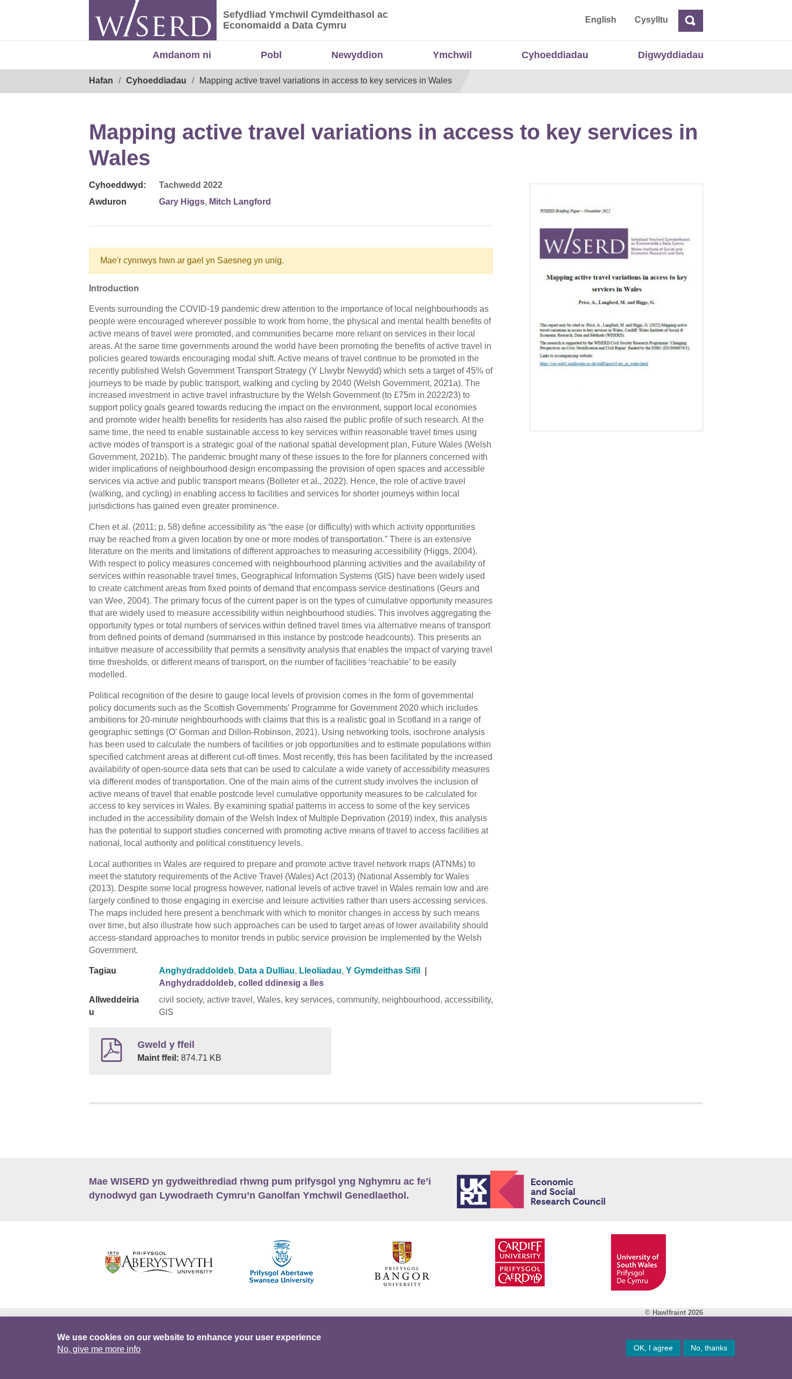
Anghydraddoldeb (196, 970)
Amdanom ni (181, 55)
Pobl (271, 55)
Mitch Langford (240, 201)
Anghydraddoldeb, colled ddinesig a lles (241, 983)
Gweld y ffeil (165, 1044)
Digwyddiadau (671, 55)
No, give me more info (99, 1349)
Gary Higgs (182, 201)
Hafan (101, 80)
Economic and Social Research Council (580, 1189)
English (600, 19)
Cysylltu (651, 19)
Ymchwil (452, 55)
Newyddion (357, 55)
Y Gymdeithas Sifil (383, 970)
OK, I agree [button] (653, 1347)
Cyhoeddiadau (555, 55)
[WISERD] (153, 20)
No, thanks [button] (709, 1347)
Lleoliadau (320, 970)
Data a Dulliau (266, 970)
